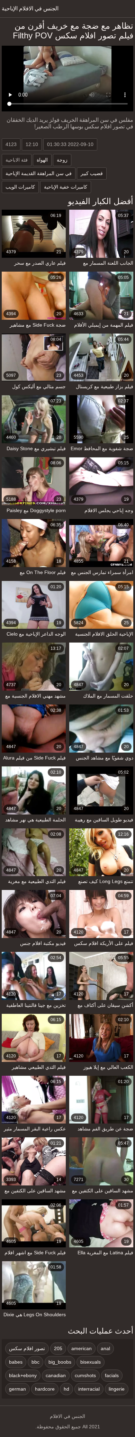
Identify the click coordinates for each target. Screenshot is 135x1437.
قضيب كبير (92, 173)
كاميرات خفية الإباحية (65, 187)
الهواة (42, 160)
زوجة (62, 160)
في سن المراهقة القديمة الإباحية (39, 173)
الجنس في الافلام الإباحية (30, 8)
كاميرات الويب (20, 187)
